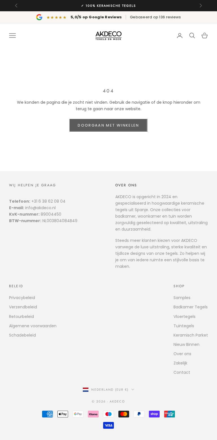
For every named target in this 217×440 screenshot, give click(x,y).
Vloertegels (184, 316)
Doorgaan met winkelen (108, 125)
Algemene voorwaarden (33, 326)
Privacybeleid (22, 297)
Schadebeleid (22, 335)
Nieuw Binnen (186, 344)
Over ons (182, 354)
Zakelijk (180, 363)
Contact (181, 372)
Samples (181, 297)
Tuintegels (183, 326)
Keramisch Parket (190, 335)
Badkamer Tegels (190, 307)
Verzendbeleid (23, 307)
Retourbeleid (21, 316)
